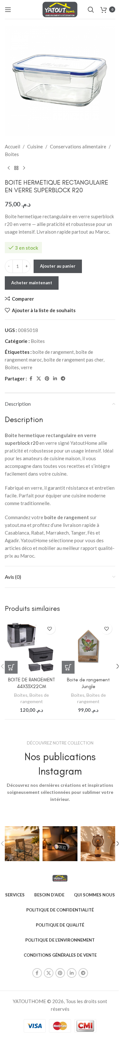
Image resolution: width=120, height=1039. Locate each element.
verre (26, 367)
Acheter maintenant (31, 282)
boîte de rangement (53, 352)
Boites (12, 154)
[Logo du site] (60, 9)
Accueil (12, 146)
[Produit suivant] (24, 168)
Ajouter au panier (58, 266)
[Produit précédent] (8, 168)
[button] (11, 667)
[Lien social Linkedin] (55, 378)
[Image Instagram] (22, 843)
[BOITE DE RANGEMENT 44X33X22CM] (32, 647)
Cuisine (35, 146)
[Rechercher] (90, 9)
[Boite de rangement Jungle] (89, 647)
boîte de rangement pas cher (73, 359)
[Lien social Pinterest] (47, 378)
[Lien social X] (39, 378)
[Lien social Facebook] (31, 378)
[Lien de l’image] (60, 878)
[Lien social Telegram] (63, 378)
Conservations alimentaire (78, 146)
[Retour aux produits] (16, 168)
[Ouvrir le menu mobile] (8, 9)
